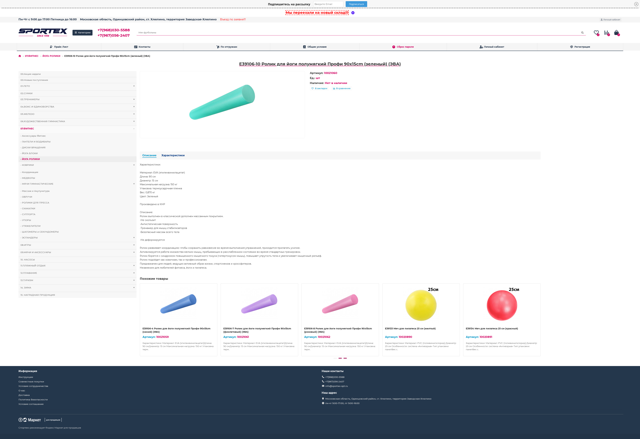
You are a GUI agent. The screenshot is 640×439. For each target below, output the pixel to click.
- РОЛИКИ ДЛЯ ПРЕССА (34, 202)
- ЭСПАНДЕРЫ (77, 237)
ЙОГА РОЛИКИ (51, 56)
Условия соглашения (31, 404)
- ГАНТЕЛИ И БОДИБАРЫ (35, 141)
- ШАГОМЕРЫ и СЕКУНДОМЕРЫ (39, 231)
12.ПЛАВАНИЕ (77, 273)
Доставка (24, 395)
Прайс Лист (61, 46)
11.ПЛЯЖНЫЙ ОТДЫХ (77, 265)
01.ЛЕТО (77, 86)
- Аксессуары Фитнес (33, 135)
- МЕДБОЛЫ (27, 178)
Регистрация (582, 46)
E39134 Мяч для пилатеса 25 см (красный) (492, 328)
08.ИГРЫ (77, 245)
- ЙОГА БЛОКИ (29, 153)
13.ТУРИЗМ (77, 280)
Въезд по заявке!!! (233, 19)
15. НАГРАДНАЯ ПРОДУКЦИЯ (37, 295)
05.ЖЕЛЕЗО (77, 114)
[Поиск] (582, 32)
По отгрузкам (229, 46)
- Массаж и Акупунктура (35, 191)
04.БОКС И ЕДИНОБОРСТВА (77, 106)
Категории (84, 32)
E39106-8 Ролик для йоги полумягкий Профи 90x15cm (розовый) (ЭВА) (338, 330)
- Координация (29, 172)
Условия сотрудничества (33, 386)
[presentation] (140, 319)
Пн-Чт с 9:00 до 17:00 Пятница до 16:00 (47, 19)
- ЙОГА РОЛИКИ (30, 159)
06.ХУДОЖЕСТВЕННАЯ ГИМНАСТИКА (77, 121)
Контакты (144, 46)
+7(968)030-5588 (114, 30)
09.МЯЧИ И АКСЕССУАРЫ (77, 252)
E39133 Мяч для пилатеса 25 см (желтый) (410, 328)
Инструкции (25, 377)
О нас (21, 390)
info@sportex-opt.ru (336, 386)
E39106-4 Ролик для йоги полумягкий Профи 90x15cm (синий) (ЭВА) (176, 330)
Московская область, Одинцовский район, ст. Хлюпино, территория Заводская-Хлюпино (148, 19)
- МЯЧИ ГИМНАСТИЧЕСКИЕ (77, 183)
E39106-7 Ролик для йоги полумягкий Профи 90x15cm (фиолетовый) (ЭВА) (257, 330)
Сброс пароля (405, 46)
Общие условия (317, 46)
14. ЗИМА (77, 287)
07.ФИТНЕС (31, 56)
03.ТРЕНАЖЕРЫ (77, 99)
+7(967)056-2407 (114, 35)
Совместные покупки (31, 381)
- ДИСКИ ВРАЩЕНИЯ (33, 147)
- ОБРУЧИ (26, 196)
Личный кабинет (494, 46)
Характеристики (173, 155)
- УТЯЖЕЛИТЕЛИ (30, 226)
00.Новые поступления (34, 80)
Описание (149, 155)
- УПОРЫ (25, 220)
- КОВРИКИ (77, 165)
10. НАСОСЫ (27, 259)
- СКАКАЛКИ (27, 208)
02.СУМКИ (26, 93)
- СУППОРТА (27, 214)
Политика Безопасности (33, 399)
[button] (335, 358)
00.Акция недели (30, 74)
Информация (27, 371)
